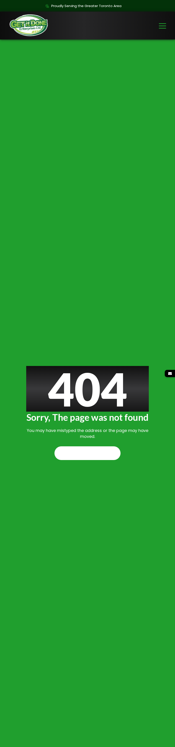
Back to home (87, 453)
